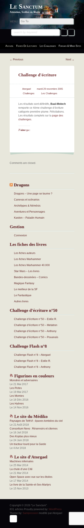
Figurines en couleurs (33, 375)
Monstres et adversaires (24, 380)
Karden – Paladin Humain (29, 217)
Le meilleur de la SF (25, 289)
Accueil (9, 45)
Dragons (21, 184)
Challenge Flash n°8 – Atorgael (32, 354)
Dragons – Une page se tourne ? (33, 193)
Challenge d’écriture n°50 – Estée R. (35, 319)
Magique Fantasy (24, 283)
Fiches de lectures (26, 45)
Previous (16, 59)
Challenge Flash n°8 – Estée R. (32, 360)
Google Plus (71, 32)
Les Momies (17, 395)
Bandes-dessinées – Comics (31, 277)
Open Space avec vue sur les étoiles (31, 476)
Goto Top (13, 518)
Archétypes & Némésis (27, 205)
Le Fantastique (22, 295)
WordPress (55, 509)
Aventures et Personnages (29, 211)
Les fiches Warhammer (27, 259)
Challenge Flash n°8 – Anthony (32, 366)
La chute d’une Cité (21, 469)
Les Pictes (16, 388)
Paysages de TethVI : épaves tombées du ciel (36, 420)
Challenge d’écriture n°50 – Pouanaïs (36, 337)
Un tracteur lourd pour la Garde (28, 444)
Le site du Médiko (30, 416)
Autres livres (21, 301)
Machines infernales (21, 461)
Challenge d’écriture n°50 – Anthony (35, 331)
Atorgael (26, 89)
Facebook (64, 32)
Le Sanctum (26, 6)
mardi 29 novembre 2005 (50, 89)
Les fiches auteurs (24, 253)
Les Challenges (49, 93)
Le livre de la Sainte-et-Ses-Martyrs (30, 484)
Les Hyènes (17, 403)
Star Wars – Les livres (26, 271)
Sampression (30, 513)
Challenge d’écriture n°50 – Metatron (35, 325)
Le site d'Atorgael (30, 456)
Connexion (20, 235)
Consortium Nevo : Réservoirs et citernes (34, 428)
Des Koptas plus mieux (23, 436)
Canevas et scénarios (26, 199)
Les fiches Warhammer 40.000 (32, 265)
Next (70, 59)
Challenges (28, 93)
